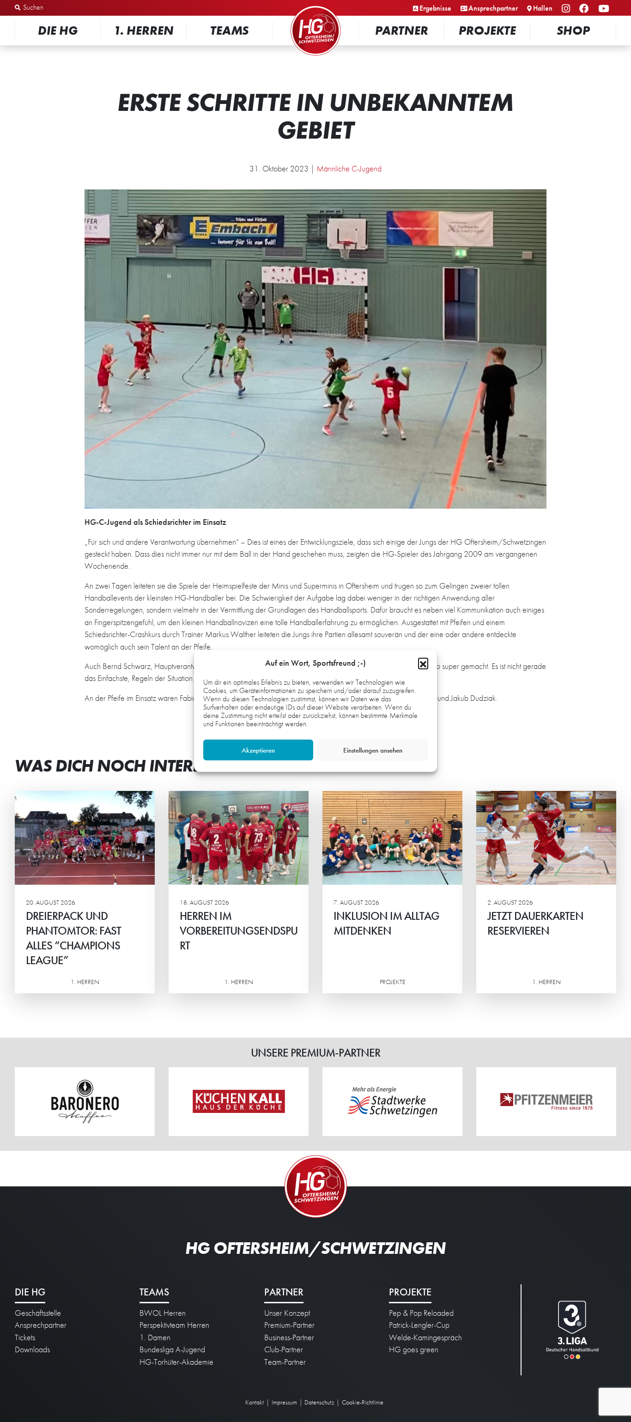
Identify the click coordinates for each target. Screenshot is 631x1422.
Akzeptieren (258, 750)
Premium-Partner (289, 1325)
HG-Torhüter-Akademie (176, 1362)
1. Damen (155, 1337)
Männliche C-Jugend (349, 169)
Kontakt (254, 1402)
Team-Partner (285, 1362)
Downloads (32, 1349)
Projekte (487, 30)
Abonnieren (539, 1379)
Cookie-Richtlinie (362, 1402)
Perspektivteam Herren (174, 1325)
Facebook (585, 9)
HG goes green (413, 1349)
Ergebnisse (435, 8)
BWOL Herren (163, 1313)
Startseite (315, 7)
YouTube (605, 9)
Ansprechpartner (493, 8)
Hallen (542, 8)
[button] (423, 663)
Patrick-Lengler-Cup (419, 1325)
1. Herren (144, 30)
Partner (401, 30)
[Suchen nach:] (63, 8)
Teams (229, 30)
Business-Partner (289, 1337)
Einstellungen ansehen (372, 750)
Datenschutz (319, 1402)
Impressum (284, 1402)
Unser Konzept (287, 1313)
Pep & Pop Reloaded (421, 1313)
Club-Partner (283, 1349)
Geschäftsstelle (38, 1313)
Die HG (58, 30)
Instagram (567, 9)
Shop (573, 30)
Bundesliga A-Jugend (172, 1349)
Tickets (25, 1337)
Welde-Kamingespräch (425, 1337)
